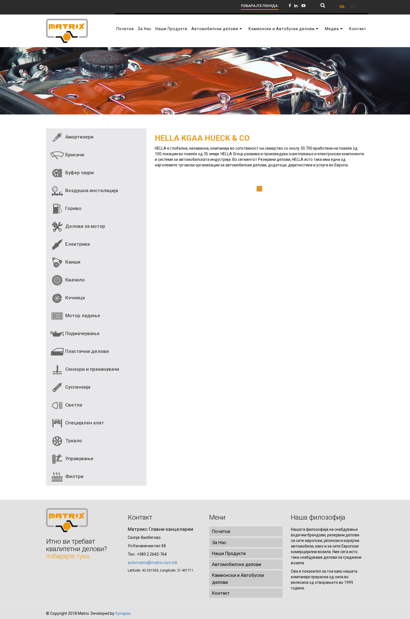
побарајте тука (67, 556)
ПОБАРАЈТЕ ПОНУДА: (259, 6)
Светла (73, 405)
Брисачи (74, 154)
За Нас (219, 542)
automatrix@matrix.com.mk (152, 562)
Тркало (73, 440)
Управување (78, 458)
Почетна (221, 531)
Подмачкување (82, 333)
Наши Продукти (229, 553)
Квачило (74, 280)
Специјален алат (84, 423)
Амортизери (78, 137)
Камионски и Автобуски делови (238, 578)
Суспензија (77, 387)
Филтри (73, 476)
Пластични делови (86, 351)
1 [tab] (259, 189)
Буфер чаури (79, 172)
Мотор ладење (82, 315)
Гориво (72, 208)
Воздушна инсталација (91, 190)
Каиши (72, 262)
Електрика (77, 244)
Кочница (74, 297)
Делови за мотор (84, 226)
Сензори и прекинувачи (91, 369)
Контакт (221, 593)
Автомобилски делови (236, 564)
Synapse (123, 613)
